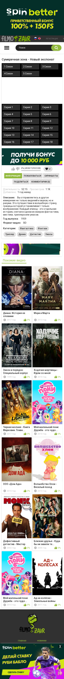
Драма (22, 234)
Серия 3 (46, 107)
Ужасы (49, 234)
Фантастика (26, 228)
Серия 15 (47, 135)
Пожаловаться (32, 176)
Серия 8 (27, 121)
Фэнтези (42, 228)
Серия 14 (28, 135)
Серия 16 (9, 142)
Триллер (9, 234)
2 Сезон (27, 66)
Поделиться (21, 182)
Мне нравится (13, 169)
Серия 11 (28, 128)
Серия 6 (46, 114)
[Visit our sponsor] (32, 156)
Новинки (41, 641)
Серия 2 (27, 107)
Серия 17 (28, 142)
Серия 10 (9, 128)
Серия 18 (47, 142)
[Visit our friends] (32, 249)
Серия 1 (8, 107)
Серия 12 (47, 128)
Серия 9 (46, 121)
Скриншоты (51, 176)
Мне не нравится (17, 169)
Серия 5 (27, 114)
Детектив (35, 234)
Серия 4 (8, 114)
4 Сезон (8, 73)
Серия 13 (9, 135)
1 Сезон (8, 66)
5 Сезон (27, 73)
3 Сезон (46, 66)
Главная (22, 641)
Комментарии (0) (40, 182)
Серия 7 (8, 121)
